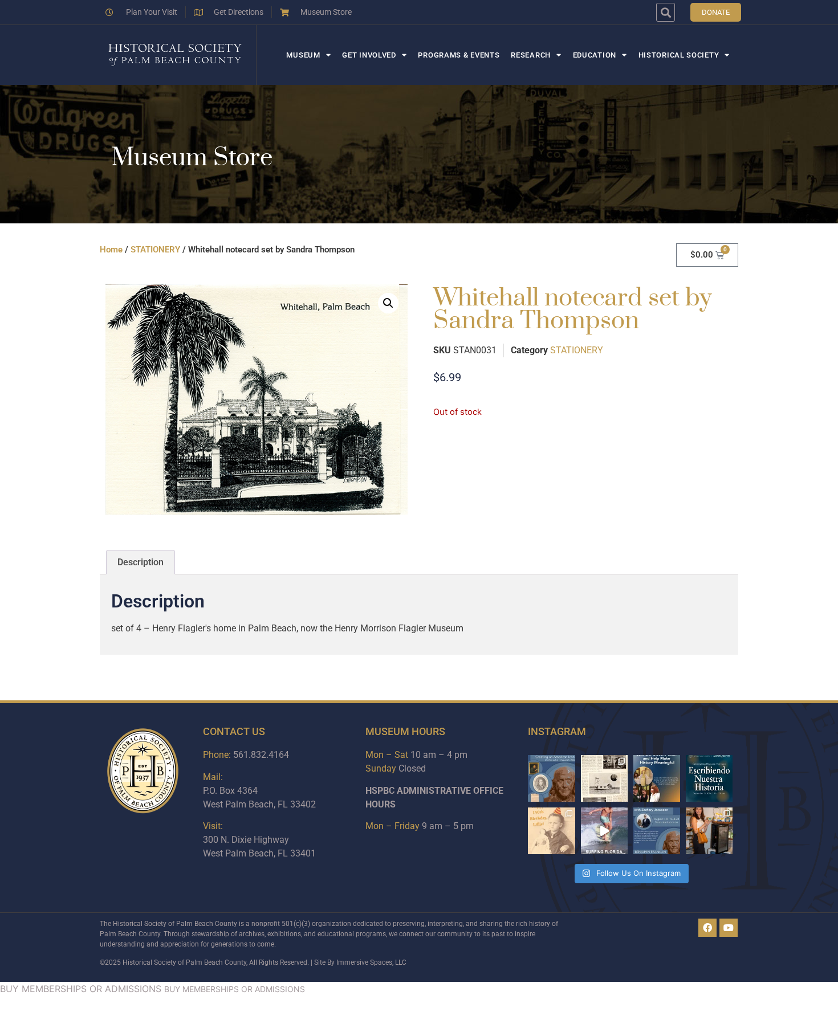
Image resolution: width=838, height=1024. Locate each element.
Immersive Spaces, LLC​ (371, 962)
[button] (665, 12)
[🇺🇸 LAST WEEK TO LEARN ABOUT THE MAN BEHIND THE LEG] (551, 778)
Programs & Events (458, 55)
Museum (303, 55)
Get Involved (369, 55)
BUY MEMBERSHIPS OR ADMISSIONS (80, 988)
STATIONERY (155, 249)
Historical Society (678, 55)
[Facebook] (707, 928)
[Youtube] (728, 928)
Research (531, 55)
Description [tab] (140, 562)
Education (594, 55)
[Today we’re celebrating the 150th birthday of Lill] (551, 830)
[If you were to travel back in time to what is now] (604, 778)
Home (111, 249)
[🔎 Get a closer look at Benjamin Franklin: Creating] (656, 830)
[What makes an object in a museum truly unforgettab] (604, 830)
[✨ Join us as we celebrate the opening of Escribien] (709, 778)
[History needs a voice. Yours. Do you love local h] (656, 778)
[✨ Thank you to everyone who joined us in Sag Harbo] (709, 830)
